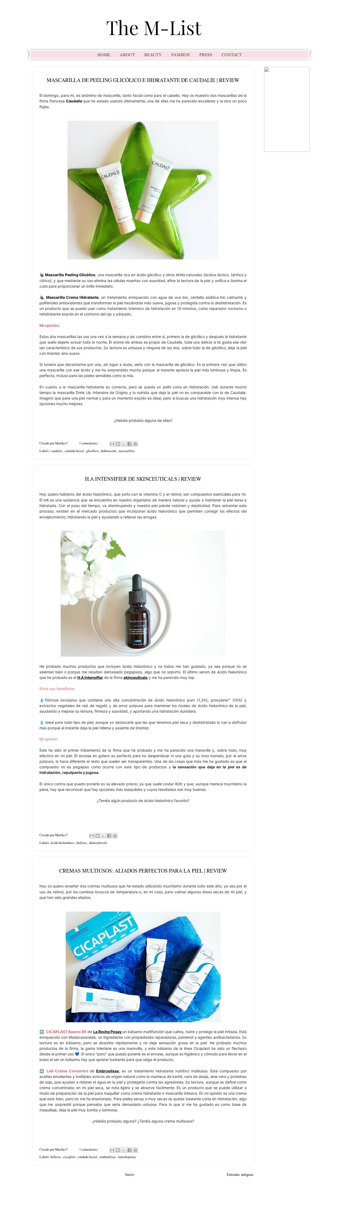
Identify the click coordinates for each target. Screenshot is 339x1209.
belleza (82, 842)
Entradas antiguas (240, 1174)
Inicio (129, 1174)
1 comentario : (89, 443)
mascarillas (127, 450)
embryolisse (108, 1156)
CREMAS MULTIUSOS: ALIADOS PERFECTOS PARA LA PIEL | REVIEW (143, 870)
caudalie (57, 450)
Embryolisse (107, 1071)
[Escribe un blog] (118, 444)
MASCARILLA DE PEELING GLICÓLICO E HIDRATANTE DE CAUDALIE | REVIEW (143, 80)
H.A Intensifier (90, 677)
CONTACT (232, 54)
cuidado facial (75, 450)
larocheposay (127, 1156)
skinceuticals (135, 677)
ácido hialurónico (63, 842)
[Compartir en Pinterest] (135, 444)
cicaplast (69, 1156)
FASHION (180, 54)
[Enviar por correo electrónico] (112, 444)
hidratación (109, 450)
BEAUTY (153, 54)
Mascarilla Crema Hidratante (72, 297)
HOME (103, 54)
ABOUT (127, 54)
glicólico (92, 450)
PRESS (205, 54)
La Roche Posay (107, 1031)
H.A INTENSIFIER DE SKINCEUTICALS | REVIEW (143, 478)
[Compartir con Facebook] (129, 444)
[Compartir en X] (123, 444)
